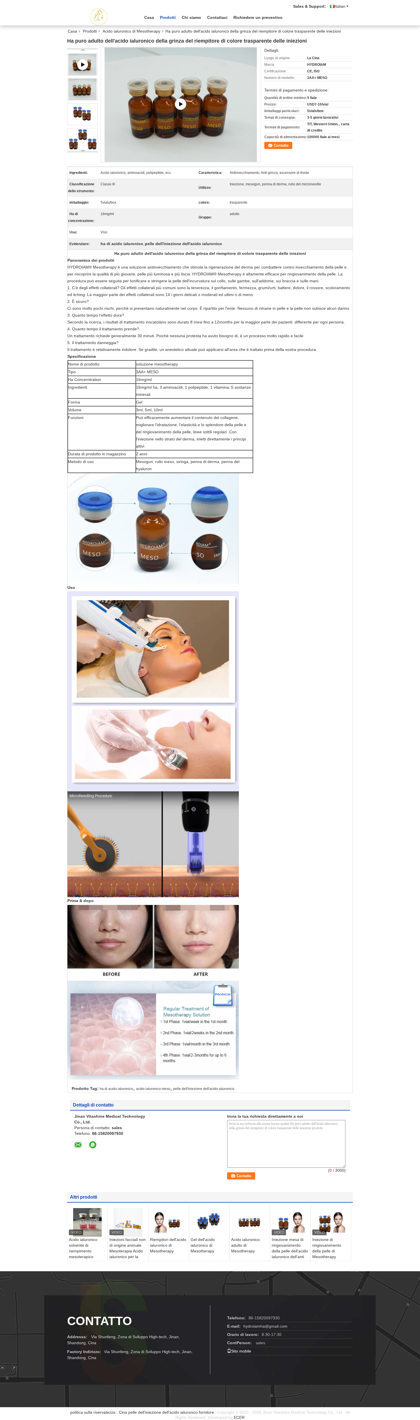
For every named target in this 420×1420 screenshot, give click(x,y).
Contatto (281, 145)
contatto (99, 1321)
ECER (239, 1417)
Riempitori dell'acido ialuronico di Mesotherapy (168, 1245)
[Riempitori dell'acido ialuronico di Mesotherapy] (169, 1222)
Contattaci (217, 17)
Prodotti (168, 17)
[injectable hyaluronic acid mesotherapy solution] (181, 104)
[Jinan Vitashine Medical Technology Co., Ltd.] (98, 16)
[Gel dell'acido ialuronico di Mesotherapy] (209, 1222)
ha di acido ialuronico (116, 1089)
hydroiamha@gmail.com (265, 1326)
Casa (149, 17)
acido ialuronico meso (153, 1089)
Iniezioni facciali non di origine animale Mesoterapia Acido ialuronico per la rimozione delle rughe (127, 1253)
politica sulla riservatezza (92, 1412)
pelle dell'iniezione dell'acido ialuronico (203, 1089)
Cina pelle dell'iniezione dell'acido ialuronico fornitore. (167, 1412)
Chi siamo (191, 17)
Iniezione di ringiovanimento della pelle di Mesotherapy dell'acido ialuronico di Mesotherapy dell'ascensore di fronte (330, 1259)
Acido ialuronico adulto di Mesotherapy (245, 1245)
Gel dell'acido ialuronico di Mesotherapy (203, 1245)
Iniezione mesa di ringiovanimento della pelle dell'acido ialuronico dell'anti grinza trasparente (290, 1251)
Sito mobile (241, 1351)
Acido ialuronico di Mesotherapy (131, 31)
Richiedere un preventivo (258, 17)
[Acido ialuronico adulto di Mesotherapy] (250, 1222)
